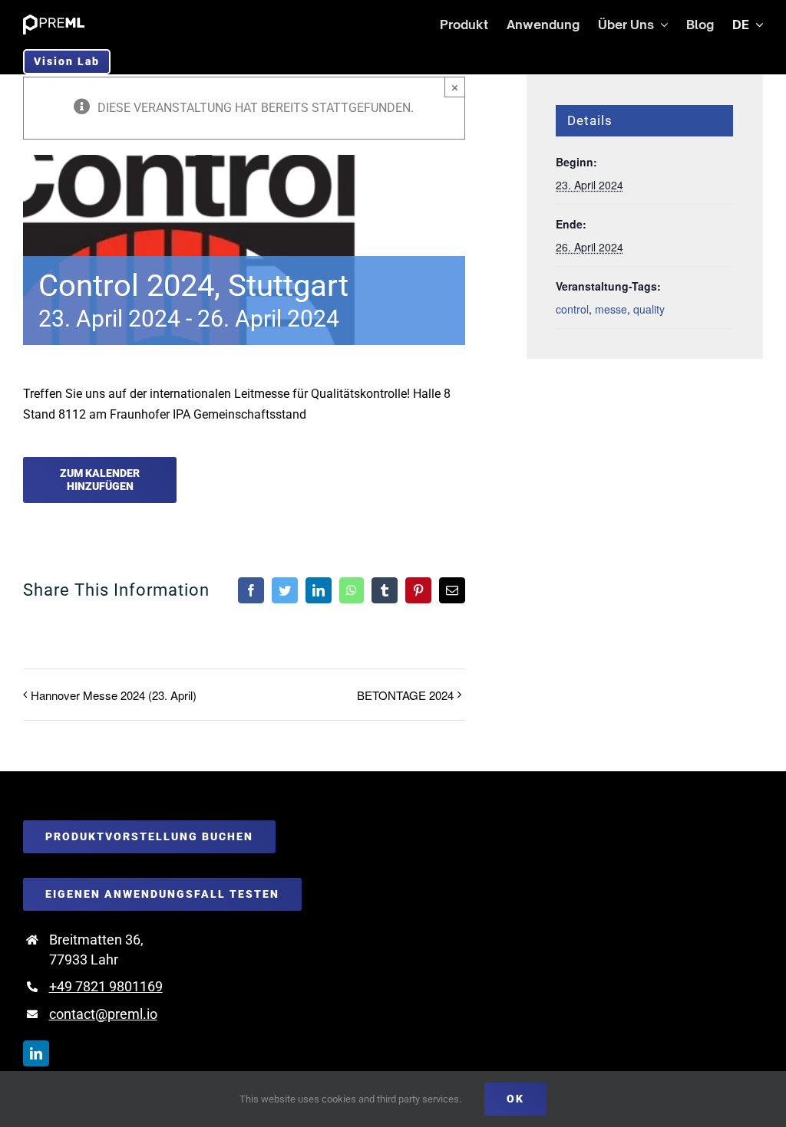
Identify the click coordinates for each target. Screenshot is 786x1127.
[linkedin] (36, 1053)
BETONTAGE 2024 (405, 695)
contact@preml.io (103, 1014)
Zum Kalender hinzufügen (100, 479)
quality (649, 309)
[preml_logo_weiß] (53, 20)
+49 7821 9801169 (106, 986)
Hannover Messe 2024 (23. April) (113, 695)
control (572, 309)
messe (611, 309)
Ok (515, 1098)
